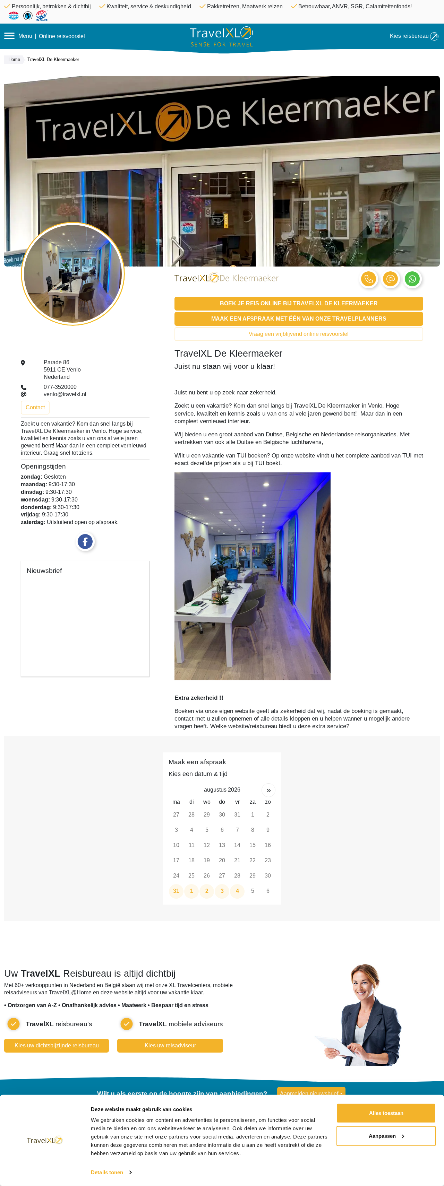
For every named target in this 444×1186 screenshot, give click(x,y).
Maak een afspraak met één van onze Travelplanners (298, 319)
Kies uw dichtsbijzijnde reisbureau (57, 1045)
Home (14, 59)
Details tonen (107, 1172)
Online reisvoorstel (62, 36)
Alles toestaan (386, 1113)
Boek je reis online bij (299, 303)
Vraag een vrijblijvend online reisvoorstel (299, 334)
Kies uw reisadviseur (170, 1045)
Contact (35, 407)
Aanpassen (382, 1136)
